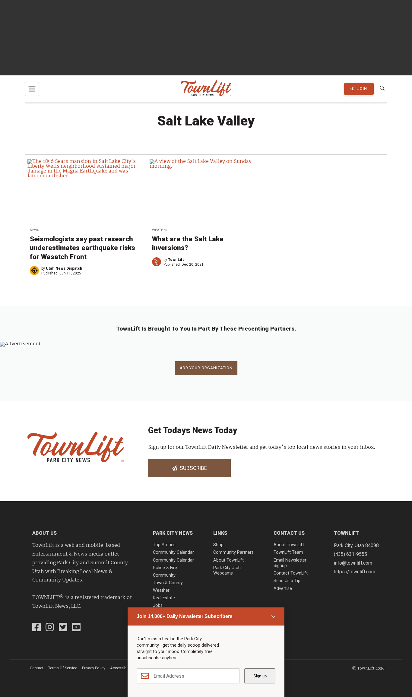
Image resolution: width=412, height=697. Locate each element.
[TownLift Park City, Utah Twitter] (63, 628)
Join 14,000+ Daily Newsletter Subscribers (185, 616)
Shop (218, 544)
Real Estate (164, 597)
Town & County (168, 582)
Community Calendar (173, 552)
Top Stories (164, 544)
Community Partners (233, 552)
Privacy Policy (93, 668)
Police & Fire (165, 567)
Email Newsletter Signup (290, 563)
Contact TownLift (291, 573)
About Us (44, 533)
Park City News (173, 533)
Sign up (260, 676)
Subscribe (192, 468)
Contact (36, 668)
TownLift (176, 260)
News (34, 230)
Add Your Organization (206, 368)
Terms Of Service (62, 668)
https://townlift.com (354, 572)
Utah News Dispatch (64, 268)
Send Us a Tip (287, 580)
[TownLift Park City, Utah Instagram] (50, 628)
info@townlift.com (353, 563)
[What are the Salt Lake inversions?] (206, 191)
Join (361, 88)
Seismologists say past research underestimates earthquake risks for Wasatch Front (82, 247)
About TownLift (228, 560)
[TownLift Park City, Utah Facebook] (36, 628)
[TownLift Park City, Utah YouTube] (76, 628)
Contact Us (289, 533)
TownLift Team (288, 552)
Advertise (283, 588)
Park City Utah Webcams (227, 570)
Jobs (158, 605)
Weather (159, 230)
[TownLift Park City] (206, 88)
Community (164, 575)
